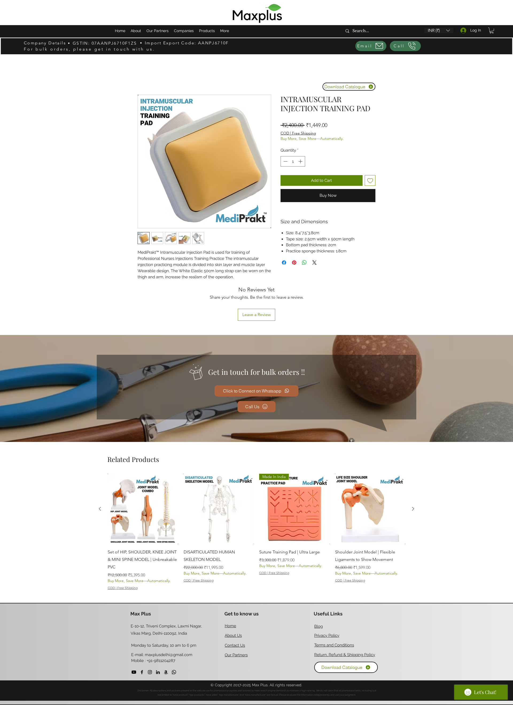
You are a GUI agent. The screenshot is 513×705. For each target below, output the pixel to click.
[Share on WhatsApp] (304, 262)
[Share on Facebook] (284, 262)
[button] (438, 30)
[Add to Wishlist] (370, 180)
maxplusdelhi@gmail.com (168, 619)
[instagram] (150, 636)
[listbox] (438, 30)
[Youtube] (134, 636)
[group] (256, 496)
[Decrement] (285, 161)
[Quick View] (143, 473)
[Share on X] (314, 262)
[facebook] (142, 636)
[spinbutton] (293, 161)
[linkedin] (158, 636)
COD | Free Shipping (298, 133)
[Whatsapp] (174, 636)
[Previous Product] (100, 473)
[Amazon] (166, 636)
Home (144, 74)
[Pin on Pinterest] (294, 262)
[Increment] (301, 161)
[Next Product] (413, 473)
